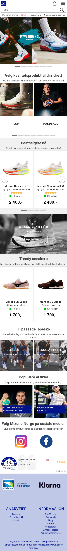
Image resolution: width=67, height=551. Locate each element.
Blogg (50, 520)
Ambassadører (50, 530)
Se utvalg (14, 361)
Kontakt (16, 520)
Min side (16, 514)
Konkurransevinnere (51, 533)
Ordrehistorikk (16, 517)
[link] (33, 463)
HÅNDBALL (50, 123)
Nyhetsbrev (50, 526)
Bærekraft (51, 517)
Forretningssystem (13, 544)
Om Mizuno (50, 514)
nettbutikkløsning (34, 544)
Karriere (51, 523)
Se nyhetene (31, 239)
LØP (16, 123)
